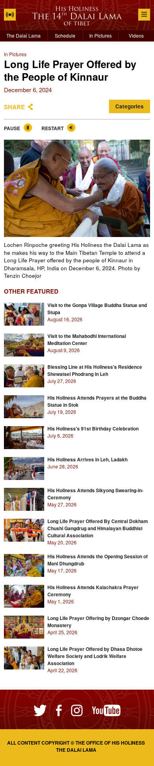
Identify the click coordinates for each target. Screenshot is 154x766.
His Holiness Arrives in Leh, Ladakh (87, 459)
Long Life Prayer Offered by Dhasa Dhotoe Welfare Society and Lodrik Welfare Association (95, 656)
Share (14, 106)
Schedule (65, 35)
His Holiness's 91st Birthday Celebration (93, 428)
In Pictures (100, 35)
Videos (136, 35)
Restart (52, 128)
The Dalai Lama (23, 35)
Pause (12, 128)
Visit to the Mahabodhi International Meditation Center (86, 339)
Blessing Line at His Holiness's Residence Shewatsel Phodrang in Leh (94, 370)
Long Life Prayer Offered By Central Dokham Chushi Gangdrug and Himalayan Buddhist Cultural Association (97, 528)
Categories (129, 106)
